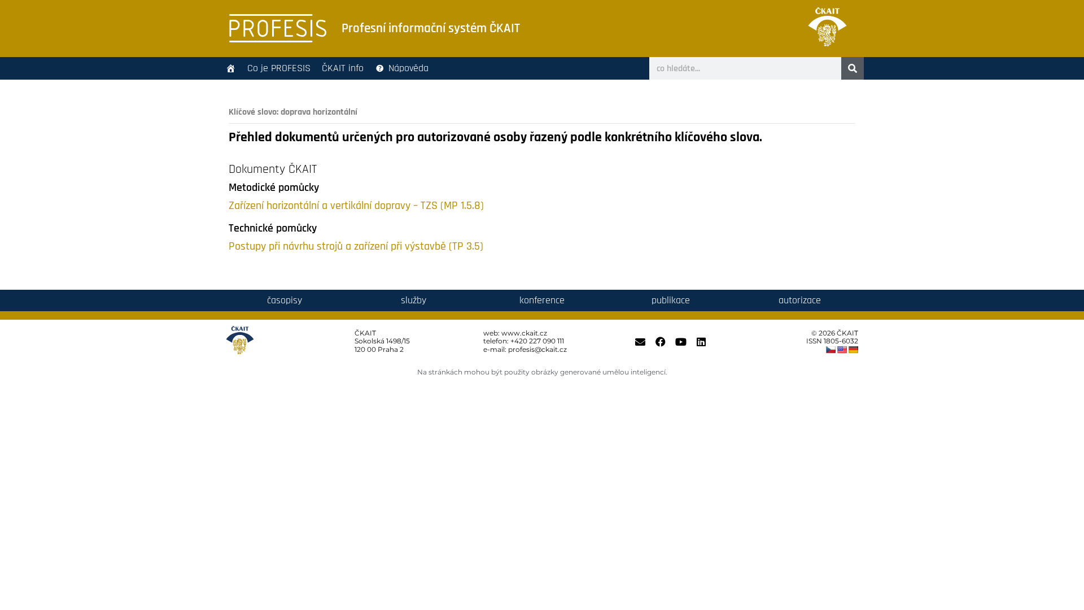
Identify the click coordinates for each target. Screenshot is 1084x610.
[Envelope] (640, 342)
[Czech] (830, 349)
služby (413, 300)
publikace (671, 300)
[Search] (852, 68)
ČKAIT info (343, 68)
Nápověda (408, 68)
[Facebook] (660, 342)
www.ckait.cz (524, 333)
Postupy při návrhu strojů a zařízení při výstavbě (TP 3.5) (356, 246)
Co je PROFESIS (279, 68)
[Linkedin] (701, 342)
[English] (842, 349)
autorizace (800, 300)
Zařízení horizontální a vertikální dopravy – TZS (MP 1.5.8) (356, 206)
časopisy (284, 300)
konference (542, 300)
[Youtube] (681, 342)
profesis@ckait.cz (537, 349)
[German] (853, 349)
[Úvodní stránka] (231, 68)
